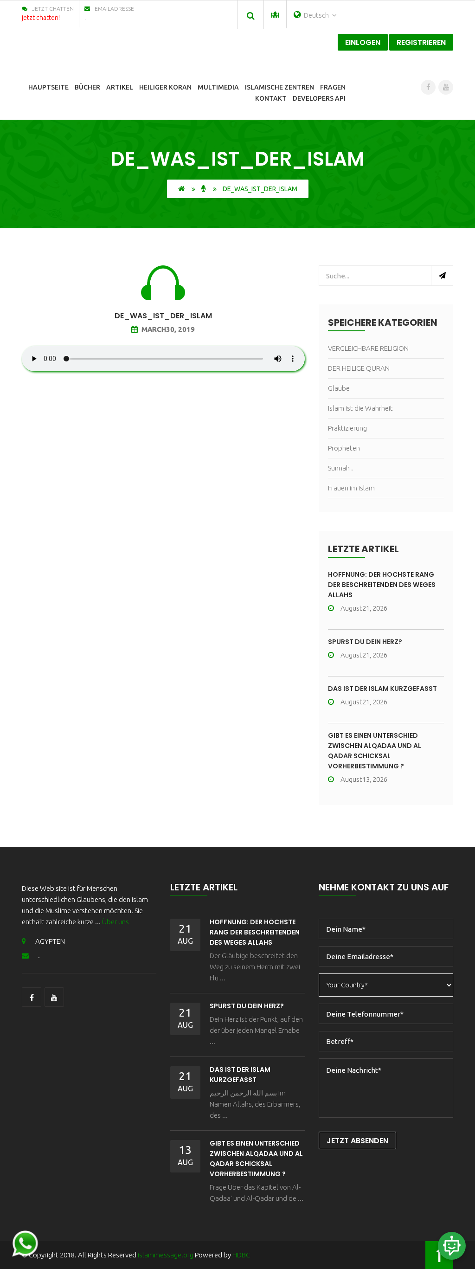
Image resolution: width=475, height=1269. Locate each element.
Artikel (119, 87)
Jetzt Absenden (357, 1140)
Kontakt (271, 98)
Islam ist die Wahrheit (360, 408)
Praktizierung (347, 428)
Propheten (344, 448)
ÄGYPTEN (50, 941)
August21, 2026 (363, 608)
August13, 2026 (363, 779)
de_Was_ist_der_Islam (163, 315)
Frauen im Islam (351, 488)
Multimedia (218, 87)
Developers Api (319, 98)
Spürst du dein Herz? (365, 641)
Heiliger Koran (165, 87)
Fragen (333, 87)
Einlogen (362, 42)
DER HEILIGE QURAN (359, 368)
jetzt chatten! (41, 17)
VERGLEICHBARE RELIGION (368, 348)
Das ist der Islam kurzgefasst (382, 688)
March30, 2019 (168, 329)
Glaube (339, 388)
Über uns (115, 922)
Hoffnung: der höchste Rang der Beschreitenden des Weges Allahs (382, 584)
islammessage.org (165, 1255)
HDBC (241, 1255)
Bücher (87, 87)
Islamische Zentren (279, 87)
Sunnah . (340, 468)
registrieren (421, 42)
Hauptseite (48, 87)
